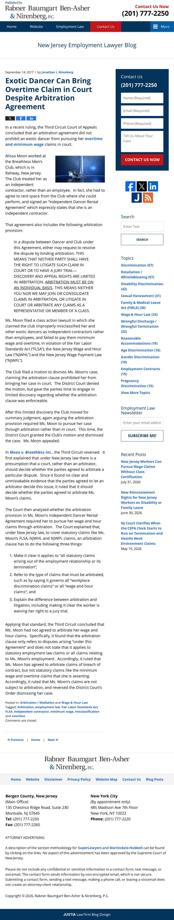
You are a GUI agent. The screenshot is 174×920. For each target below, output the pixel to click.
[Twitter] (142, 186)
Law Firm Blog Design (87, 914)
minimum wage (62, 711)
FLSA (9, 711)
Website (36, 26)
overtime (18, 716)
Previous (15, 739)
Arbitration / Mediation (37, 703)
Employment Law (70, 26)
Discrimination (137, 265)
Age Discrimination (140, 350)
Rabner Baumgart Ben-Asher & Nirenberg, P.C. (72, 895)
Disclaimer (53, 779)
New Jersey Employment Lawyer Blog (47, 10)
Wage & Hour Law (75, 703)
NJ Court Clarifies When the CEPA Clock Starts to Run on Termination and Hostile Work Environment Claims (142, 533)
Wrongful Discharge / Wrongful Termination (140, 326)
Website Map (106, 779)
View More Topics (135, 392)
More (165, 26)
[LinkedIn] (153, 186)
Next (53, 739)
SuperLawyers (90, 847)
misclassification (87, 711)
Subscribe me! (142, 435)
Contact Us (106, 26)
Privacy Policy (79, 779)
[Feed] (148, 197)
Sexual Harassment (141, 295)
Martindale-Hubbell (126, 847)
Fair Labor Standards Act (80, 707)
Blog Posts (154, 779)
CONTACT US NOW (142, 159)
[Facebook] (130, 186)
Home (12, 26)
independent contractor (31, 711)
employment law (47, 707)
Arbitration (25, 707)
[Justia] (137, 197)
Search (142, 240)
